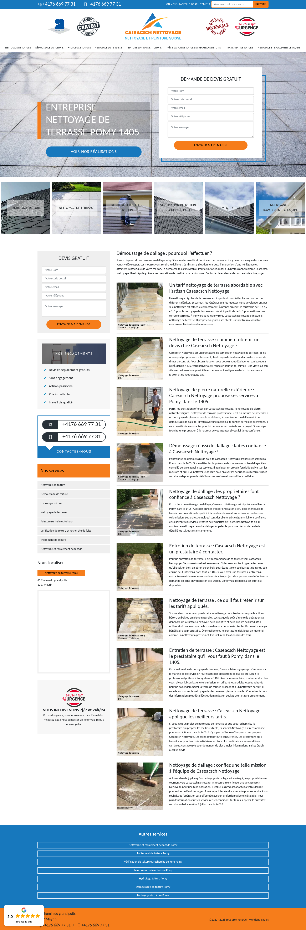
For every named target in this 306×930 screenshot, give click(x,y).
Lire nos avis (24, 922)
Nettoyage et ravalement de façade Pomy (153, 845)
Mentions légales (259, 919)
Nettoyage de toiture (18, 48)
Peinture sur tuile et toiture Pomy (153, 870)
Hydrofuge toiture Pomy (153, 878)
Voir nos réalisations (94, 152)
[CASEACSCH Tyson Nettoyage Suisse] (153, 26)
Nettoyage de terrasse (108, 48)
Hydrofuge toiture (79, 48)
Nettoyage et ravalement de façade (279, 48)
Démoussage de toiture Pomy (153, 887)
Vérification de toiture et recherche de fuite (194, 48)
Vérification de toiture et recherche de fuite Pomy (153, 861)
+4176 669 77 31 (59, 4)
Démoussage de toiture (49, 48)
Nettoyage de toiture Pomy (153, 895)
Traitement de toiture (239, 48)
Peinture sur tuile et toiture (144, 48)
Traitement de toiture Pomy (153, 853)
